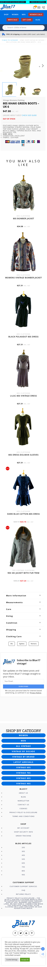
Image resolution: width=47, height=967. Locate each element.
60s (23, 863)
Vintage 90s (23, 783)
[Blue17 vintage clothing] (8, 7)
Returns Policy (23, 894)
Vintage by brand (23, 756)
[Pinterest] (31, 933)
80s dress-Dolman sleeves (23, 454)
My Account (23, 828)
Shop (6, 14)
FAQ (23, 890)
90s (23, 875)
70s (23, 867)
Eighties (21, 644)
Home (22, 40)
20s (23, 847)
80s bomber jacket (23, 218)
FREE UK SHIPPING (38, 2)
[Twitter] (20, 933)
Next (43, 68)
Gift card (27, 20)
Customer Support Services (23, 886)
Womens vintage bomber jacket (23, 277)
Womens (34, 644)
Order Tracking (23, 836)
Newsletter (23, 801)
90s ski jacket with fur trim (23, 573)
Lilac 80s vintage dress (23, 395)
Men (24, 14)
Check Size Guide (29, 115)
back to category (10, 40)
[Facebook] (15, 933)
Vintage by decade (23, 751)
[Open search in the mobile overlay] (23, 27)
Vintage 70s (23, 772)
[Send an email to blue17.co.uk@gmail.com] (39, 7)
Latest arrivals (23, 762)
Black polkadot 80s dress (23, 336)
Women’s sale (36, 14)
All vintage (23, 746)
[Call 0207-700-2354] (43, 7)
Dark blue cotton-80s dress (23, 514)
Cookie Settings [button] (11, 959)
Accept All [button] (24, 959)
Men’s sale (12, 20)
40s (23, 855)
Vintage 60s (23, 767)
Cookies (23, 808)
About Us (23, 793)
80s (11, 644)
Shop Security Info (23, 832)
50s (23, 859)
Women (15, 14)
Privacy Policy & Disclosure (23, 812)
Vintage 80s (23, 778)
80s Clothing (11, 42)
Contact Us (23, 805)
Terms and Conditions (23, 816)
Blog (38, 20)
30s (23, 851)
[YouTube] (26, 933)
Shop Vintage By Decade (34, 40)
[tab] (23, 595)
